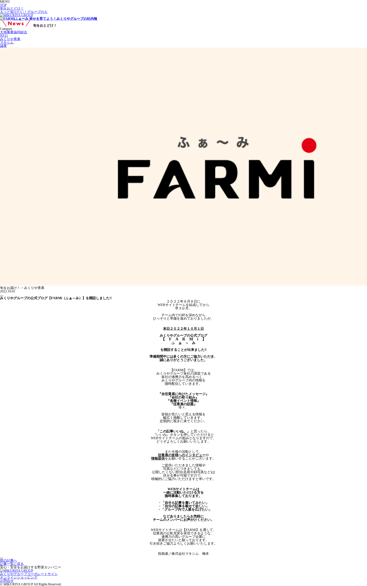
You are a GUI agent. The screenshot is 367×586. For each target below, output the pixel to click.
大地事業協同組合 (13, 32)
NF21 (4, 35)
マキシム (7, 42)
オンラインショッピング (18, 577)
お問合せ (7, 581)
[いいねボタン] (1, 295)
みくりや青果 (10, 39)
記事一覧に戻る (12, 564)
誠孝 (3, 46)
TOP (3, 5)
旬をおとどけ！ (12, 8)
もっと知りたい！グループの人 (24, 12)
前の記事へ (8, 560)
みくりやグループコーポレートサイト (29, 574)
